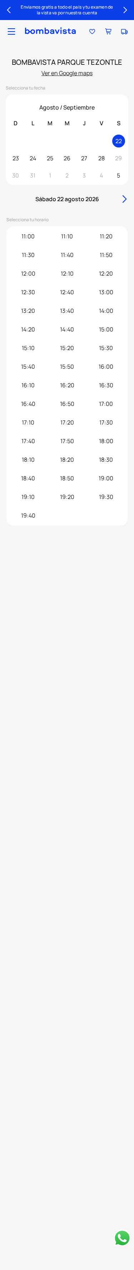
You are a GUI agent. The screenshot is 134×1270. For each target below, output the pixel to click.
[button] (11, 31)
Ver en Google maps (67, 73)
